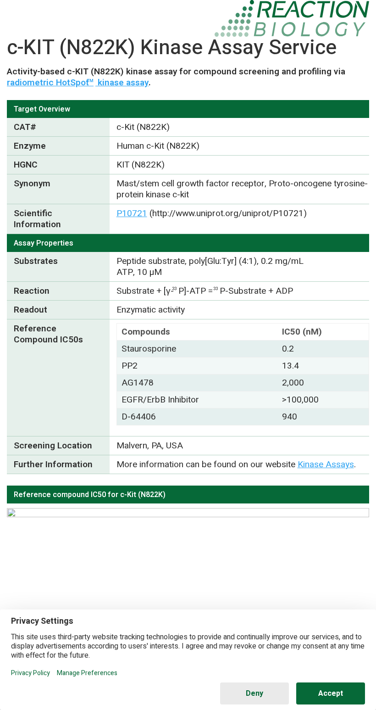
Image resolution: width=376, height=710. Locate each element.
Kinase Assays (326, 464)
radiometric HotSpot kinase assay (78, 82)
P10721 (131, 213)
